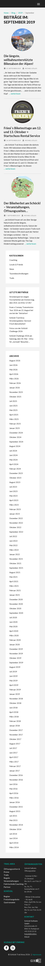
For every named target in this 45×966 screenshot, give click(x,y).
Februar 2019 (15, 689)
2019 (20, 13)
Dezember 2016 (16, 775)
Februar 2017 (15, 766)
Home (6, 13)
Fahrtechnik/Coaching (14, 884)
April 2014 (13, 843)
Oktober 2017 (15, 739)
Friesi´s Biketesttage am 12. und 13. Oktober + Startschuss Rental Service (22, 132)
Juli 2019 (13, 671)
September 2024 (16, 442)
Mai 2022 (13, 545)
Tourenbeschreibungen (18, 273)
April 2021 (13, 581)
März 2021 (14, 586)
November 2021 (16, 559)
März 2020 (14, 635)
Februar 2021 (15, 590)
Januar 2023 (14, 514)
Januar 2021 (14, 595)
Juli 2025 (13, 401)
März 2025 (14, 419)
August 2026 (14, 360)
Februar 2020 (15, 640)
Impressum (36, 954)
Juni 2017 (13, 753)
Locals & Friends (16, 264)
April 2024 (13, 464)
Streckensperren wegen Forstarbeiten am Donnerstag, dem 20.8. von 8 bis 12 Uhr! (21, 300)
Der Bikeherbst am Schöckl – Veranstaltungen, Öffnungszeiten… (22, 207)
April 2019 (13, 685)
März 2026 (14, 378)
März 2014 (14, 847)
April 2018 (13, 712)
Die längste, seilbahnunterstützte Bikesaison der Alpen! (18, 59)
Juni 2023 (13, 491)
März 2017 (14, 762)
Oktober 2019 (15, 658)
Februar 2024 (15, 469)
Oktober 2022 (15, 527)
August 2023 (14, 482)
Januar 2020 (14, 644)
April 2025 (13, 415)
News (11, 269)
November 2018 (16, 698)
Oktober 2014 (15, 829)
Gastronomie (9, 902)
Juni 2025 (13, 406)
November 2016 (16, 780)
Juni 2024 (13, 455)
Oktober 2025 (15, 396)
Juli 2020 (13, 617)
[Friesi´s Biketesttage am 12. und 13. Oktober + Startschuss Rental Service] (22, 112)
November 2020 (16, 604)
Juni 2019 (13, 676)
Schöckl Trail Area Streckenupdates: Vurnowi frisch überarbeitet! (20, 321)
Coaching (13, 260)
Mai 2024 (13, 460)
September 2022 (16, 532)
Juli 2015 (13, 816)
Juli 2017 (13, 748)
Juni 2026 (13, 365)
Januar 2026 (14, 387)
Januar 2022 (14, 554)
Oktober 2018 (15, 703)
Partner (7, 887)
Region (7, 896)
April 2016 (13, 793)
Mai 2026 (13, 369)
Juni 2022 (13, 541)
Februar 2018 (15, 721)
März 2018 (14, 716)
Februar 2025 (15, 424)
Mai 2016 (13, 789)
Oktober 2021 (15, 563)
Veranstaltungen (11, 881)
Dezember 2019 (16, 649)
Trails (11, 278)
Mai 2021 (13, 577)
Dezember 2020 (16, 599)
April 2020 (13, 631)
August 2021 (14, 572)
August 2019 (14, 667)
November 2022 (16, 523)
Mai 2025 (13, 410)
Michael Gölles (31, 68)
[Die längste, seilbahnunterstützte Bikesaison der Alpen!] (22, 39)
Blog (13, 13)
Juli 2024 (13, 451)
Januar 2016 (14, 802)
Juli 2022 (13, 536)
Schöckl (8, 891)
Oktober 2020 (15, 608)
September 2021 (16, 568)
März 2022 (14, 550)
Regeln (7, 878)
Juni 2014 (13, 838)
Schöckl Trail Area (9, 3)
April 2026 (13, 374)
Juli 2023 (13, 487)
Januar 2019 (14, 694)
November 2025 (16, 392)
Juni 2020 (13, 622)
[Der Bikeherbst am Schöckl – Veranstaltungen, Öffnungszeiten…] (22, 187)
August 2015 (14, 811)
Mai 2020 (13, 626)
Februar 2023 (15, 509)
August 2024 (14, 446)
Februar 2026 (15, 383)
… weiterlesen (14, 94)
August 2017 (14, 744)
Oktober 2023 (15, 478)
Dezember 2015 (16, 807)
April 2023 (13, 500)
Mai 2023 (13, 496)
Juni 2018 (13, 707)
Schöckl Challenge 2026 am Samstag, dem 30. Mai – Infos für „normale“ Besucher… (21, 339)
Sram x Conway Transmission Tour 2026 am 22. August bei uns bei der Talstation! (21, 310)
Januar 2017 (14, 771)
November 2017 (16, 735)
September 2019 (16, 662)
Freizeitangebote (11, 899)
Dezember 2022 (16, 518)
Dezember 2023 (16, 473)
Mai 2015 (13, 820)
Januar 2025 (14, 428)
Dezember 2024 (16, 433)
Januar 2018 (14, 726)
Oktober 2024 (15, 437)
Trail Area (9, 864)
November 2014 (16, 825)
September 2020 (16, 613)
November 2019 (16, 653)
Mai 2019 (13, 680)
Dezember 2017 (16, 730)
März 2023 (14, 505)
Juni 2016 (13, 784)
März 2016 (14, 798)
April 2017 (13, 757)
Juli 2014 (13, 834)
